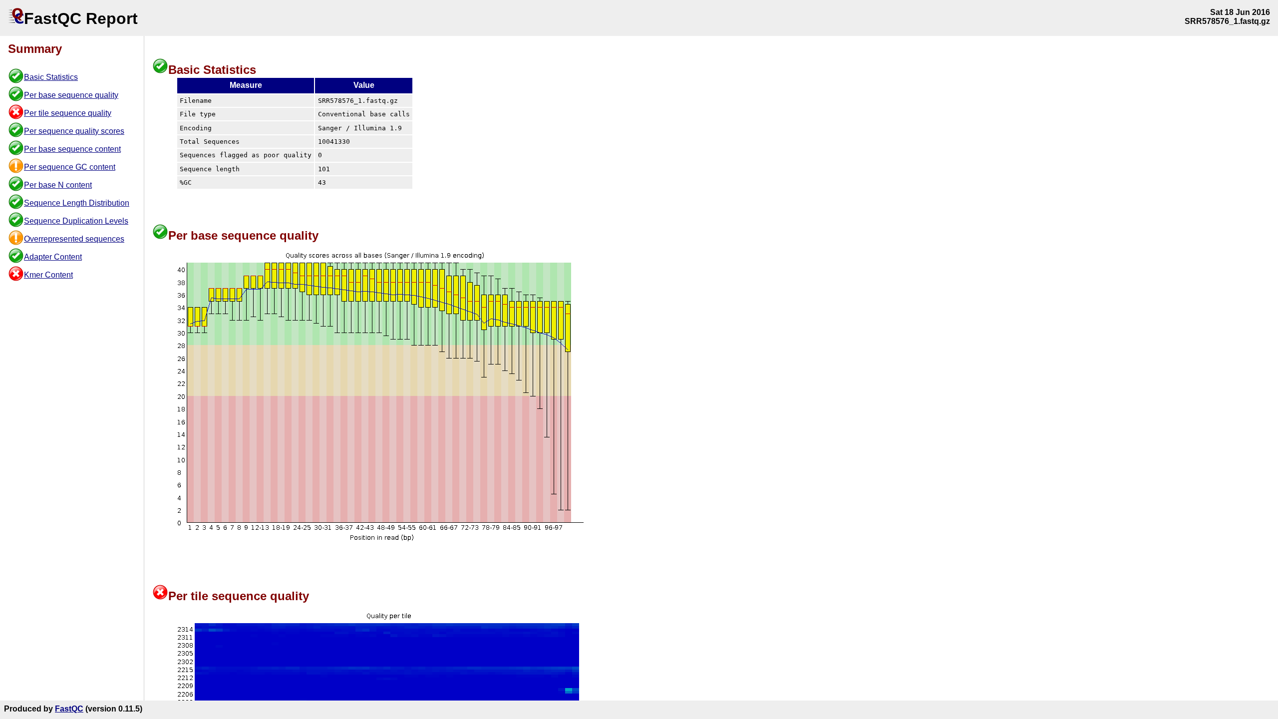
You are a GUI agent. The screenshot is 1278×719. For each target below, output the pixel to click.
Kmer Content (48, 275)
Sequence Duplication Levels (76, 221)
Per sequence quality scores (74, 131)
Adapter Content (53, 257)
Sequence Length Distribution (76, 203)
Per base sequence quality (71, 95)
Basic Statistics (51, 77)
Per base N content (58, 185)
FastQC (69, 709)
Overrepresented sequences (74, 239)
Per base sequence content (72, 149)
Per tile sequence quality (67, 113)
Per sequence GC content (69, 167)
